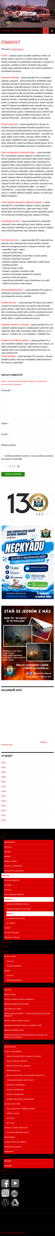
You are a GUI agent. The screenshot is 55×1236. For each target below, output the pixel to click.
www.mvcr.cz (18, 49)
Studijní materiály (14, 966)
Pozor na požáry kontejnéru (16, 1004)
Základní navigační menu (52, 31)
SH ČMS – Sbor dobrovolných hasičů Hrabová (22, 31)
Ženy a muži (6, 942)
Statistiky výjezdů (12, 937)
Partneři (5, 1156)
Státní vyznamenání (14, 1090)
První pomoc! (9, 1137)
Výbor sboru (9, 842)
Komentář (6, 390)
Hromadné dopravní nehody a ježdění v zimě (23, 1025)
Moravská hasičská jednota (18, 1066)
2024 (3, 772)
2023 (3, 777)
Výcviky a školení (11, 933)
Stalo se (7, 847)
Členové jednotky (12, 880)
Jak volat (10, 1118)
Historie (7, 852)
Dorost (7, 971)
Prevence (5, 985)
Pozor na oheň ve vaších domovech (19, 999)
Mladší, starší (10, 956)
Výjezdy (7, 928)
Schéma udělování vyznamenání (20, 1099)
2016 (3, 811)
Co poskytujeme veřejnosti (16, 1128)
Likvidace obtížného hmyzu (18, 904)
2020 (3, 791)
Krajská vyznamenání (15, 1085)
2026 (3, 763)
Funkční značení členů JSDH (18, 909)
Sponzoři (8, 1166)
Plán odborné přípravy (14, 895)
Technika (8, 885)
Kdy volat (10, 1123)
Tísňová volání (12, 1113)
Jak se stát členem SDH (14, 871)
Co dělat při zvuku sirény (15, 1142)
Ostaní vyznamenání (14, 1094)
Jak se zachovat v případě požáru (20, 1109)
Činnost (9, 914)
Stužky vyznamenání (12, 1052)
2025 (3, 767)
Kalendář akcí (10, 1047)
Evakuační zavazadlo (13, 1147)
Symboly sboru (10, 861)
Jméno (5, 423)
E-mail (4, 434)
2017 (3, 806)
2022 (3, 782)
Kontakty (5, 1171)
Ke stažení (10, 923)
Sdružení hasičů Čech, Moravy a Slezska (23, 1056)
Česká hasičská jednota (16, 1061)
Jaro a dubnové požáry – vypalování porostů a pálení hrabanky (27, 1015)
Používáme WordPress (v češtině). (13, 1233)
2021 (3, 787)
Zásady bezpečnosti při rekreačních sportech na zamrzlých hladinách (25, 1036)
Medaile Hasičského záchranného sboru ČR (25, 1075)
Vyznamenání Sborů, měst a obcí (20, 1080)
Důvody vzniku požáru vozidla (17, 1021)
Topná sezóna (10, 995)
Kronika (7, 856)
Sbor (3, 837)
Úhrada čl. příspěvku (13, 866)
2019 (3, 796)
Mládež (4, 952)
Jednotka (5, 876)
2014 (3, 820)
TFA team (4, 947)
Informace (8, 899)
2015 (3, 815)
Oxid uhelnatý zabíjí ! (13, 1009)
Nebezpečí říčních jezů (14, 1030)
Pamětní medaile (13, 1071)
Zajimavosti (9, 1152)
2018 (3, 801)
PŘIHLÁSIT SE (7, 1221)
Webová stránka (8, 445)
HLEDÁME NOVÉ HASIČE (15, 918)
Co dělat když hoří (12, 1104)
